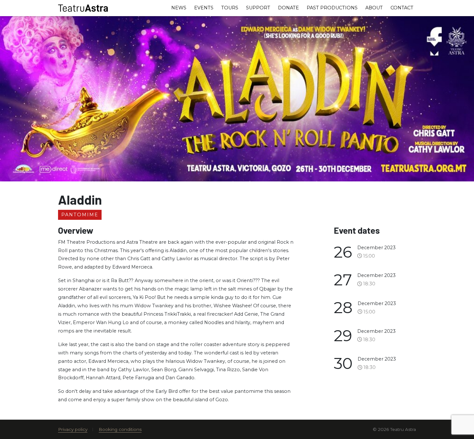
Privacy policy (72, 429)
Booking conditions (120, 429)
